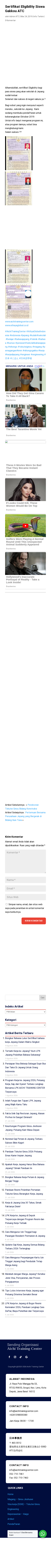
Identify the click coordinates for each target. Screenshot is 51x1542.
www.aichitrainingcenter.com (19, 321)
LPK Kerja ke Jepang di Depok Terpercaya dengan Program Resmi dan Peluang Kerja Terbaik (24, 1219)
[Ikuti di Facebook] (9, 1357)
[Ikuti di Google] (26, 1357)
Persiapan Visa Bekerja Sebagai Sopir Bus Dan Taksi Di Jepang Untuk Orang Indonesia (25, 1067)
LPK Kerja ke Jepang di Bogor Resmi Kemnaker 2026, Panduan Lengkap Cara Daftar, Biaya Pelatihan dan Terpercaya (24, 1307)
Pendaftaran (14, 1524)
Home (10, 1494)
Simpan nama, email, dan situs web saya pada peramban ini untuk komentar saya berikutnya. (24, 908)
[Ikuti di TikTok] (20, 1357)
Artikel (11, 1519)
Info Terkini (39, 16)
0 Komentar (10, 20)
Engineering (13, 1509)
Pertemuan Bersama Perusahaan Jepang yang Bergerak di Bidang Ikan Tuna (25, 816)
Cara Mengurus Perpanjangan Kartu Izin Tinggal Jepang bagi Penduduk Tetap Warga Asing (24, 1261)
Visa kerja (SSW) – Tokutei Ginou (24, 1504)
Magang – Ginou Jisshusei (20, 1499)
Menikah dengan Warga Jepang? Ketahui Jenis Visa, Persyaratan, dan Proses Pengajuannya (25, 1278)
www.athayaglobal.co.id (16, 325)
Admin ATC (14, 16)
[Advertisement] (25, 57)
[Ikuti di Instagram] (15, 1357)
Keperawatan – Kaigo (18, 1514)
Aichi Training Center (35, 1367)
